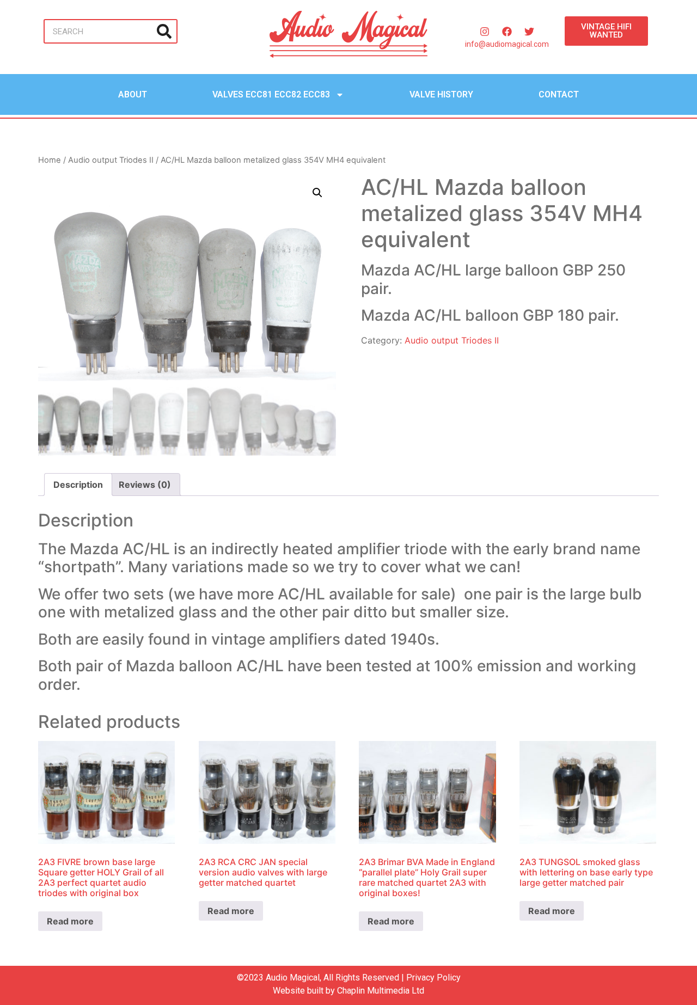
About (132, 94)
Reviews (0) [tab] (145, 484)
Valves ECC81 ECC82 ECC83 (271, 94)
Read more (70, 921)
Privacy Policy (433, 977)
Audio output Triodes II (111, 160)
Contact (559, 94)
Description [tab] (78, 484)
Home (49, 160)
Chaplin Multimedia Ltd (380, 990)
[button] (317, 193)
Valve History (441, 94)
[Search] (164, 31)
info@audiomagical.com (507, 44)
